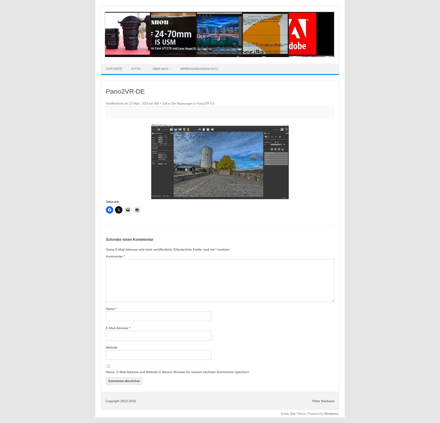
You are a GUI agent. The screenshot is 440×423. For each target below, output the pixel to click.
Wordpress (331, 413)
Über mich (160, 68)
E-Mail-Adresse (118, 328)
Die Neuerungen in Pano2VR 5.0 (192, 103)
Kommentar (115, 256)
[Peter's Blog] (219, 56)
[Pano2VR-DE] (220, 161)
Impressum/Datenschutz (199, 68)
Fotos (135, 68)
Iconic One (288, 413)
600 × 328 (160, 103)
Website (112, 347)
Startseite (114, 68)
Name (111, 309)
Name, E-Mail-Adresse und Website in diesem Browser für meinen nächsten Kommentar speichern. (178, 372)
